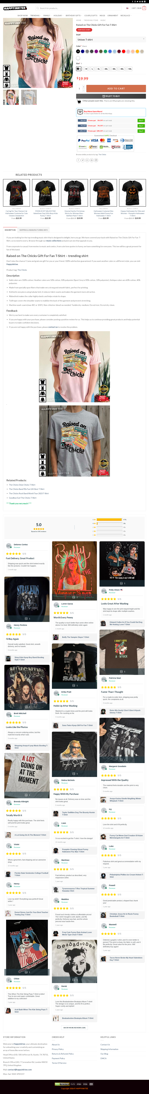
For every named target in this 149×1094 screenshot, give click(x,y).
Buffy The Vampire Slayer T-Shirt (75, 637)
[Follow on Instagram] (135, 2)
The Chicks (102, 154)
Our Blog (104, 1054)
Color (78, 46)
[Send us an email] (140, 2)
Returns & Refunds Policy (63, 1054)
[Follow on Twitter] (137, 2)
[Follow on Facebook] (132, 2)
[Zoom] (6, 85)
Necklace (125, 15)
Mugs (102, 15)
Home (78, 20)
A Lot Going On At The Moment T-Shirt (30, 835)
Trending (35, 15)
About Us (56, 1044)
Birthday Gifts (73, 15)
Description (10, 230)
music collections (54, 240)
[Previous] (7, 53)
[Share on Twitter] (83, 160)
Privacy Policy (58, 1049)
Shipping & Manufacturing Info (34, 230)
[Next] (69, 53)
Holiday (58, 15)
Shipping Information (109, 1049)
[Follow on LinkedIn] (145, 2)
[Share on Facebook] (78, 160)
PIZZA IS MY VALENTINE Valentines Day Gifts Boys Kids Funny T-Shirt (45, 213)
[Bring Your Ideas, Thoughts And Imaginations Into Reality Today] (15, 8)
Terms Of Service (59, 1063)
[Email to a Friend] (87, 160)
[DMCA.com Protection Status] (62, 1084)
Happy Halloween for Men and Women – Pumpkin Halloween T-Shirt (133, 213)
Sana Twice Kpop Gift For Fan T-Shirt (77, 725)
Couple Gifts (90, 15)
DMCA (103, 1058)
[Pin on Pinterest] (92, 160)
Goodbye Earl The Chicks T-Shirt (22, 498)
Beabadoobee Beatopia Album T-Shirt (77, 1018)
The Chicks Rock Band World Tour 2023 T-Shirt (29, 493)
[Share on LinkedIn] (96, 160)
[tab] (10, 230)
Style (78, 35)
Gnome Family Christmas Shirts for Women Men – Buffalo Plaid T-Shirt (75, 213)
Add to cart (116, 88)
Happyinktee (12, 264)
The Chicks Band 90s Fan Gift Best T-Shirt (26, 489)
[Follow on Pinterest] (142, 2)
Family (46, 15)
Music (103, 20)
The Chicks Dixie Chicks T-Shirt (22, 485)
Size (78, 63)
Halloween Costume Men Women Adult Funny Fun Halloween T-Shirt (103, 213)
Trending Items (91, 20)
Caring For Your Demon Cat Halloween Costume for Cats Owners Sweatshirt (16, 213)
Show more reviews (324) (74, 1028)
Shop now (23, 15)
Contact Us (105, 1044)
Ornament (112, 15)
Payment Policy (58, 1058)
